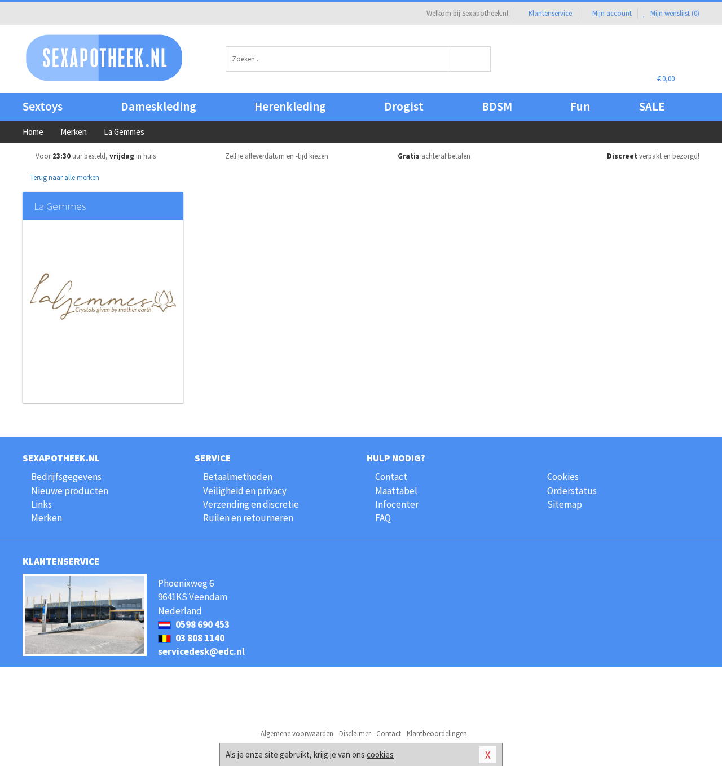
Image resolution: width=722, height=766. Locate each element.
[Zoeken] (471, 59)
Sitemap (564, 504)
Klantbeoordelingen (437, 733)
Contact (391, 476)
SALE (652, 106)
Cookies (563, 476)
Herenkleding (290, 106)
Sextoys (43, 106)
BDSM (497, 106)
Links (41, 504)
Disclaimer (355, 733)
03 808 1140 (199, 638)
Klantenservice (550, 13)
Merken (46, 518)
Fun (580, 106)
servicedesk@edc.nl (201, 651)
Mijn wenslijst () (674, 13)
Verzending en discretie (251, 504)
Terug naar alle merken (63, 177)
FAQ (383, 518)
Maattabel (396, 491)
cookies (380, 754)
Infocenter (397, 504)
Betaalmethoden (237, 476)
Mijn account (612, 13)
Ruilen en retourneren (248, 518)
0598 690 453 (202, 624)
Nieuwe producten (69, 491)
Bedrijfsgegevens (66, 476)
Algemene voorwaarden (297, 733)
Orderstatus (572, 491)
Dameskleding (158, 106)
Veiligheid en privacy (245, 491)
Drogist (404, 106)
